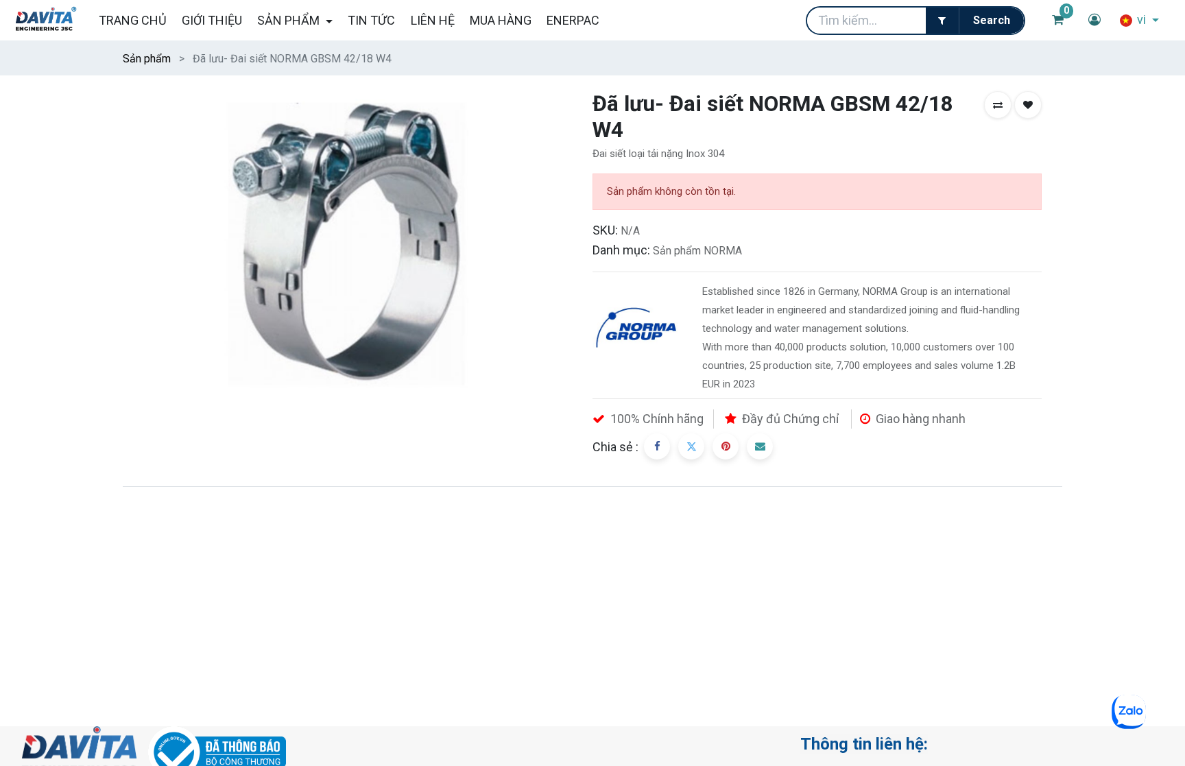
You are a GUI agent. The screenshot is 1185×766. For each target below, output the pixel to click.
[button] (998, 105)
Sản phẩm (147, 58)
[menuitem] (132, 20)
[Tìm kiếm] (991, 21)
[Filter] (942, 21)
